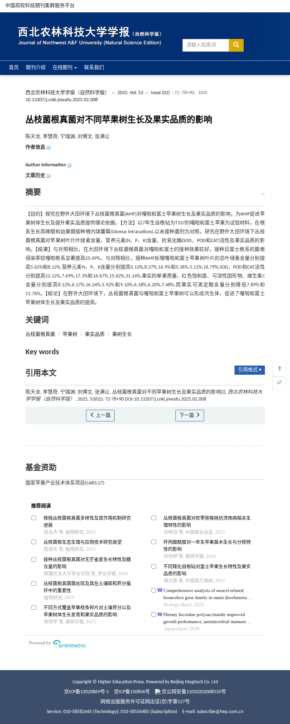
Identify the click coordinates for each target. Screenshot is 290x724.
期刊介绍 (36, 67)
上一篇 (103, 415)
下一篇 (187, 415)
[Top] (279, 369)
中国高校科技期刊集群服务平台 (40, 5)
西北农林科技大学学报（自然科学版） (67, 93)
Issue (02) (160, 93)
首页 (14, 67)
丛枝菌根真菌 (40, 334)
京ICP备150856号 (132, 692)
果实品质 (95, 334)
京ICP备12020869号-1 (86, 692)
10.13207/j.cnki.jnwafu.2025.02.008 (61, 100)
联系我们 (94, 67)
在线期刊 (63, 67)
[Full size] (279, 383)
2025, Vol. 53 (130, 93)
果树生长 (122, 334)
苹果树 (70, 334)
